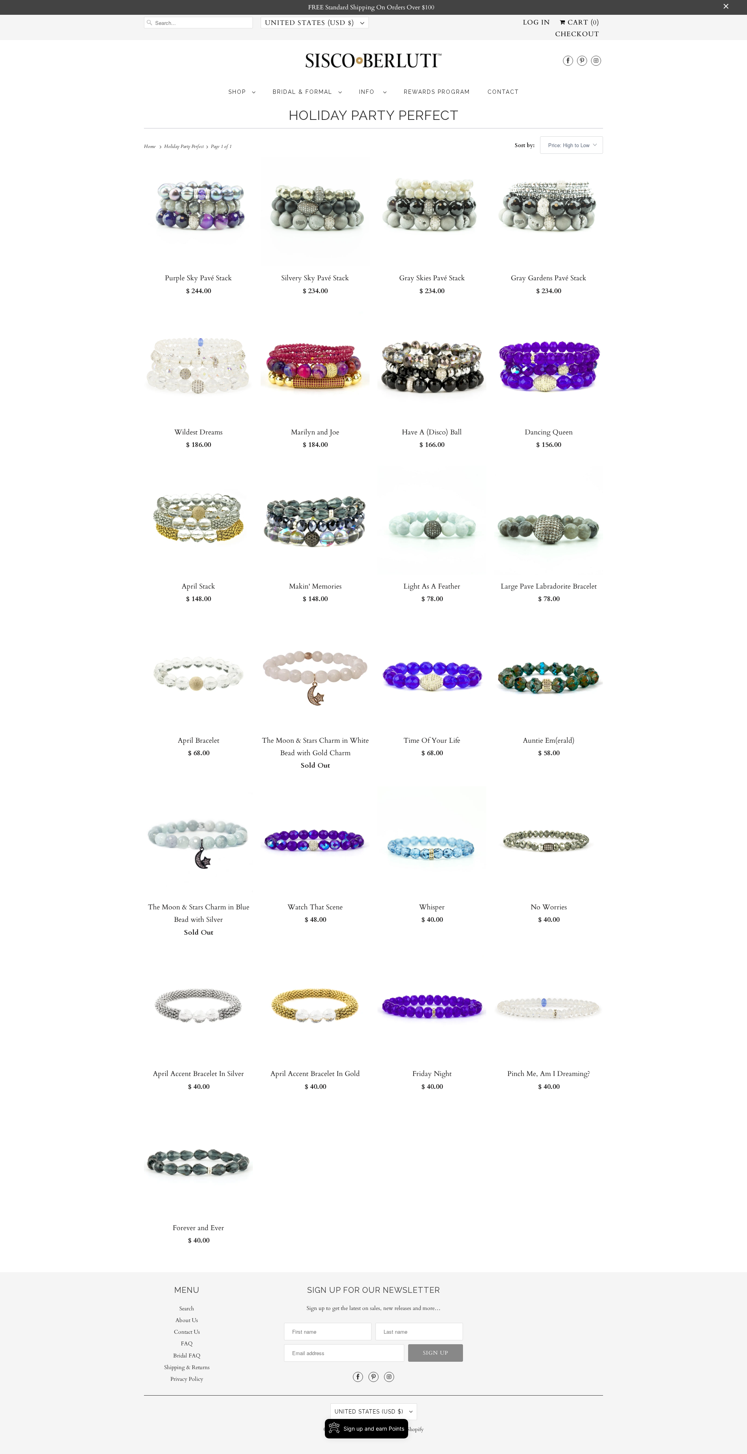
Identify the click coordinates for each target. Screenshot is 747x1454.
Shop (238, 92)
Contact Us (187, 1332)
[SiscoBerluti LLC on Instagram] (596, 60)
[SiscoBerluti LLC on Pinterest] (582, 60)
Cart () (582, 22)
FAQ (187, 1343)
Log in (536, 22)
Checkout (577, 34)
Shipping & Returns (187, 1367)
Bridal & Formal (304, 92)
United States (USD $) (310, 22)
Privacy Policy (186, 1379)
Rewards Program (437, 92)
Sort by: (525, 145)
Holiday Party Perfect (374, 115)
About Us (186, 1320)
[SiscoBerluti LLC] (373, 63)
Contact (503, 92)
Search (186, 1308)
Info (369, 92)
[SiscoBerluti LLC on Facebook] (568, 60)
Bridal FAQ (186, 1355)
